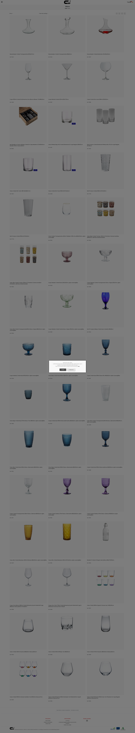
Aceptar (62, 369)
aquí (79, 366)
